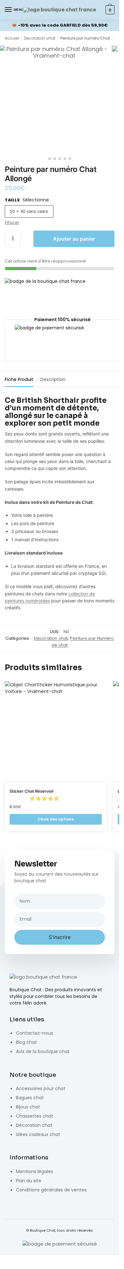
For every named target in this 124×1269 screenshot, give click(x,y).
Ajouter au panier (74, 239)
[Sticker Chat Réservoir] (56, 732)
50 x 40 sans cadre (29, 211)
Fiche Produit (19, 379)
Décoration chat (39, 38)
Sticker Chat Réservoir (32, 791)
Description (52, 379)
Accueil (12, 38)
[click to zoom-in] (54, 100)
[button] (45, 798)
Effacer (12, 222)
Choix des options (56, 819)
